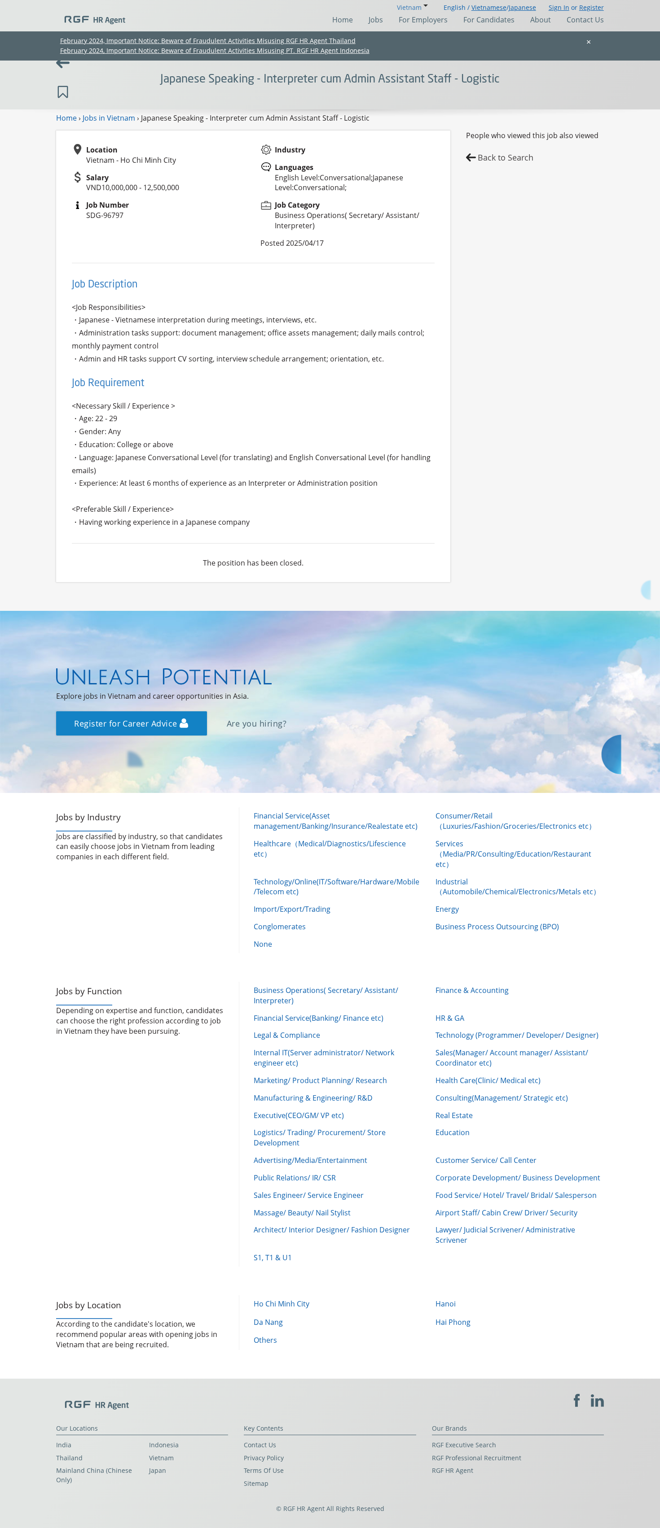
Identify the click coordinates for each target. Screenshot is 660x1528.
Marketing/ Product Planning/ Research (320, 1080)
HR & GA (450, 1018)
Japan (157, 1470)
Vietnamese (488, 7)
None (263, 944)
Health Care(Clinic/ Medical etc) (488, 1080)
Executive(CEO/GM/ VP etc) (299, 1115)
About (540, 20)
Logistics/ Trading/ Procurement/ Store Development (320, 1137)
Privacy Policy (264, 1458)
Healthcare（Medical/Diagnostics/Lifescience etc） (330, 849)
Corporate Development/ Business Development (518, 1178)
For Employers (423, 20)
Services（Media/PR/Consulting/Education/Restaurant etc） (513, 854)
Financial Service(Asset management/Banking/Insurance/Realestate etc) (336, 821)
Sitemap (256, 1483)
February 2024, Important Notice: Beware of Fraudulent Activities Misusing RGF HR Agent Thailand (208, 40)
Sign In (559, 7)
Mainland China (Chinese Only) (94, 1475)
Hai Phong (453, 1322)
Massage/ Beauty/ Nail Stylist (302, 1213)
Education (453, 1132)
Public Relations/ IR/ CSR (295, 1178)
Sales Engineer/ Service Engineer (309, 1195)
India (63, 1445)
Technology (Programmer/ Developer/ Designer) (517, 1035)
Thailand (69, 1458)
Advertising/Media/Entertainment (310, 1160)
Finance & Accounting (472, 990)
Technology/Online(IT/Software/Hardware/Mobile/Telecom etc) (336, 887)
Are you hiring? (256, 723)
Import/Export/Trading (292, 909)
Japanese (522, 7)
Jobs (376, 20)
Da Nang (268, 1322)
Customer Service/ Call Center (486, 1160)
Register (591, 7)
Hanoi (446, 1304)
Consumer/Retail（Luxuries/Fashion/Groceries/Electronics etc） (516, 821)
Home (342, 20)
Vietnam (161, 1458)
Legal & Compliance (287, 1035)
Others (265, 1340)
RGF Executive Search (464, 1445)
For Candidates (489, 20)
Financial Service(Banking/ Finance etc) (318, 1018)
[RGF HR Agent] (90, 15)
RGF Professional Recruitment (476, 1458)
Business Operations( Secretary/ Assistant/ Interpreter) (326, 995)
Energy (447, 909)
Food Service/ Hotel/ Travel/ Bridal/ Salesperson (516, 1195)
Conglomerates (280, 927)
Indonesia (164, 1445)
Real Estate (454, 1115)
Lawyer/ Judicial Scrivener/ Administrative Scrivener (505, 1235)
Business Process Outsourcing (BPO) (497, 927)
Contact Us (585, 20)
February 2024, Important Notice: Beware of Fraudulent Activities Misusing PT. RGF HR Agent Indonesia (215, 50)
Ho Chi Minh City (281, 1304)
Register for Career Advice (127, 723)
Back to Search (505, 157)
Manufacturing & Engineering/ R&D (313, 1098)
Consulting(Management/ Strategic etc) (502, 1098)
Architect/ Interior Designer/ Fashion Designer (332, 1230)
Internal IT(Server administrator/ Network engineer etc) (324, 1058)
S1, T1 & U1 (273, 1257)
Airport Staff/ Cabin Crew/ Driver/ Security (506, 1213)
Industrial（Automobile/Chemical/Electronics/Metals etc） (518, 887)
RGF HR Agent (452, 1470)
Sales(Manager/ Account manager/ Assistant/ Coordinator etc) (512, 1058)
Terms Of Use (264, 1470)
